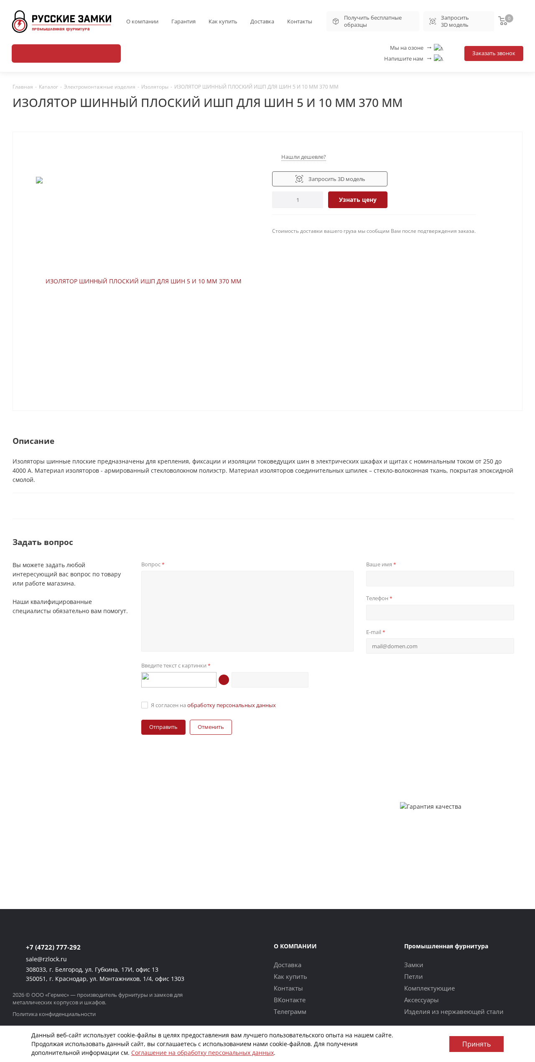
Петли (413, 976)
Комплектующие (429, 988)
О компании (142, 21)
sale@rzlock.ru (46, 959)
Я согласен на (213, 705)
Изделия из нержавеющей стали (454, 1011)
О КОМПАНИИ (295, 946)
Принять (476, 1044)
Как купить (223, 21)
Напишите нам (408, 58)
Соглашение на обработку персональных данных (202, 1053)
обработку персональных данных (231, 705)
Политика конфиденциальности (54, 1014)
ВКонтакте (290, 1000)
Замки (413, 964)
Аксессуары (421, 1000)
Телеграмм (290, 1011)
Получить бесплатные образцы (373, 21)
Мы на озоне (411, 47)
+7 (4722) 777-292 (53, 947)
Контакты (299, 21)
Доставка (262, 21)
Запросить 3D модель (455, 21)
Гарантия (183, 21)
